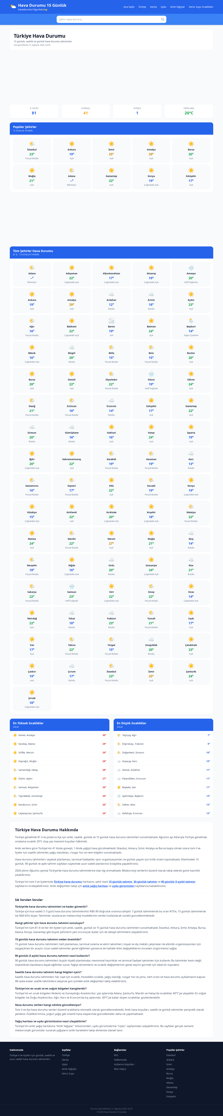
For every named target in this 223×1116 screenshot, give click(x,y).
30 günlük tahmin (145, 881)
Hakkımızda (120, 1059)
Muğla (169, 1078)
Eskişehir (171, 1096)
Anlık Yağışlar (177, 6)
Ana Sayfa (129, 6)
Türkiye (142, 6)
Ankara (170, 1059)
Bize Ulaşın (120, 1068)
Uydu (163, 6)
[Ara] (162, 19)
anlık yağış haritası (95, 886)
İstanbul (170, 1055)
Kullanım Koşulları (124, 1064)
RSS (116, 1055)
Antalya (170, 1068)
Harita (153, 6)
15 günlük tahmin (120, 881)
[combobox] (111, 19)
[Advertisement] (111, 77)
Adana (169, 1082)
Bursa (169, 1073)
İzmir (169, 1064)
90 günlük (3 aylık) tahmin (178, 881)
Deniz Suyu (68, 1073)
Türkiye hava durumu (68, 881)
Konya (169, 1091)
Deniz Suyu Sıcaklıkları (201, 6)
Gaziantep (171, 1087)
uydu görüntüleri (123, 886)
